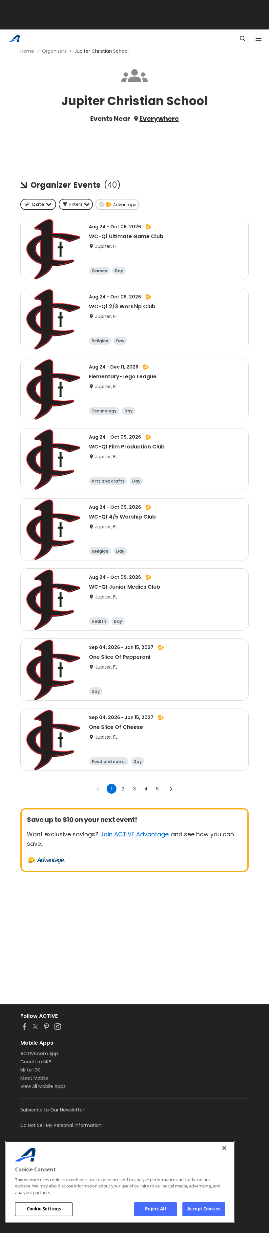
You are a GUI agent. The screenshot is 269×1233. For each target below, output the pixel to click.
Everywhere (159, 118)
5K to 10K (30, 1070)
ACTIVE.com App (39, 1053)
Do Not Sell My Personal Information (61, 1125)
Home (27, 51)
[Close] (224, 1148)
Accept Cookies (203, 1209)
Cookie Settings (44, 1209)
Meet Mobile (34, 1078)
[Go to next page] (171, 789)
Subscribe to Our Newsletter (52, 1110)
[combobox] (38, 204)
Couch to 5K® (35, 1061)
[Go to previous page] (98, 789)
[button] (76, 204)
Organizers (54, 51)
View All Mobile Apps (43, 1086)
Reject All (155, 1209)
